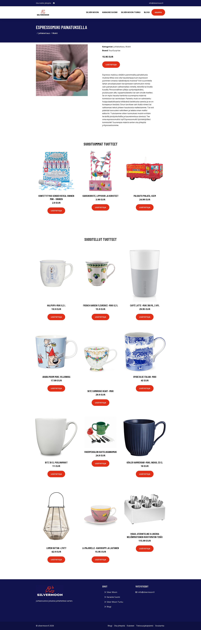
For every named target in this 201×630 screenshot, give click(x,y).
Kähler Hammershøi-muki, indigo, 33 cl (145, 462)
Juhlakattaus (44, 33)
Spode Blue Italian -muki (144, 376)
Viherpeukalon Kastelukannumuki (100, 451)
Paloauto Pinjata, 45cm (145, 195)
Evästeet (130, 625)
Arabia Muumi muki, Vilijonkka (56, 376)
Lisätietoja (111, 64)
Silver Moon (92, 12)
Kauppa (158, 12)
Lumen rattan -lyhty (56, 548)
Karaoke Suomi (109, 12)
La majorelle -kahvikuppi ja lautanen (100, 548)
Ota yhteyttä (119, 625)
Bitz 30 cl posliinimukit (56, 462)
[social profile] (54, 3)
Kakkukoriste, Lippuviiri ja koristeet (100, 195)
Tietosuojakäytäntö (144, 625)
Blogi (147, 12)
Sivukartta (159, 625)
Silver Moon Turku (131, 12)
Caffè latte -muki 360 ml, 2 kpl (144, 305)
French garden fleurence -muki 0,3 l (100, 305)
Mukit (55, 33)
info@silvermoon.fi (156, 3)
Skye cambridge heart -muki (100, 391)
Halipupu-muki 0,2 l (56, 305)
